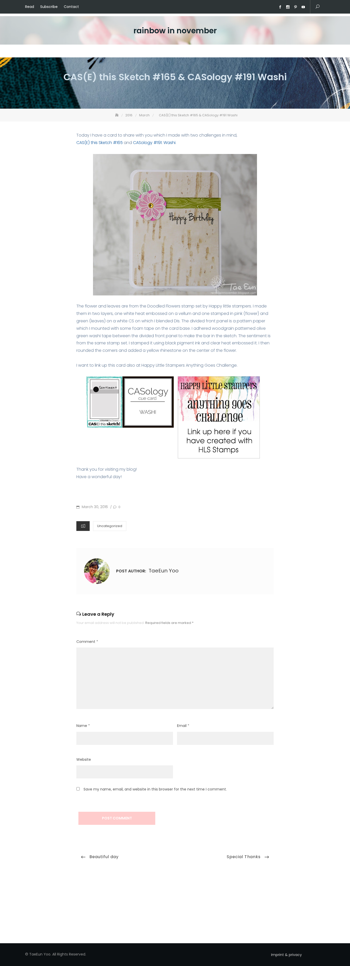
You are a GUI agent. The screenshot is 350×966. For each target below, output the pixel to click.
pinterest (295, 7)
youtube (303, 7)
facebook (280, 7)
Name (83, 725)
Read (29, 6)
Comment (87, 641)
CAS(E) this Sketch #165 (99, 143)
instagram (288, 7)
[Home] (117, 115)
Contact (71, 6)
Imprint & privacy (286, 954)
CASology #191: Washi (154, 143)
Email (183, 725)
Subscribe (49, 6)
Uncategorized (109, 525)
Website (83, 759)
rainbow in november (175, 31)
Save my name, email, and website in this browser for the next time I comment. (155, 789)
